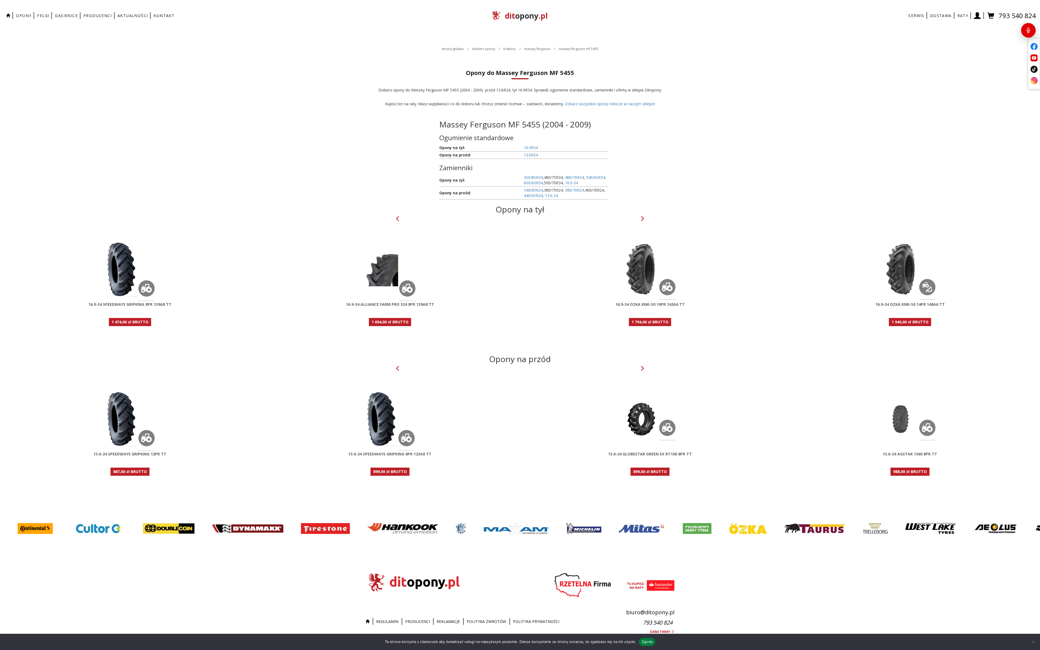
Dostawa (941, 15)
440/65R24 (533, 195)
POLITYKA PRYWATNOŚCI (536, 621)
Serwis (916, 15)
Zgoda (647, 641)
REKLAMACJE (448, 621)
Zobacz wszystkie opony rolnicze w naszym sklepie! (610, 103)
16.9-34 (571, 182)
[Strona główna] (369, 621)
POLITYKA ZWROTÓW (486, 621)
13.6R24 (531, 154)
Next (642, 218)
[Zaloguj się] (977, 15)
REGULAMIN (387, 621)
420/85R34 (533, 177)
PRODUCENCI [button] (97, 15)
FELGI (43, 15)
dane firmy (660, 631)
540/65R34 (595, 177)
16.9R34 (531, 147)
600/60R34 (533, 182)
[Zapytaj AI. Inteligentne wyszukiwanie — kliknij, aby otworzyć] (1028, 30)
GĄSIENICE (66, 15)
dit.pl (526, 15)
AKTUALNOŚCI (133, 15)
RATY (962, 15)
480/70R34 (574, 177)
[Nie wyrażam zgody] (1033, 642)
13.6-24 (551, 195)
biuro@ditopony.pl (650, 612)
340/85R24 (533, 190)
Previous (398, 218)
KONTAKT (164, 15)
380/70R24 (574, 190)
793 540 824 (1017, 15)
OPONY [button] (23, 15)
